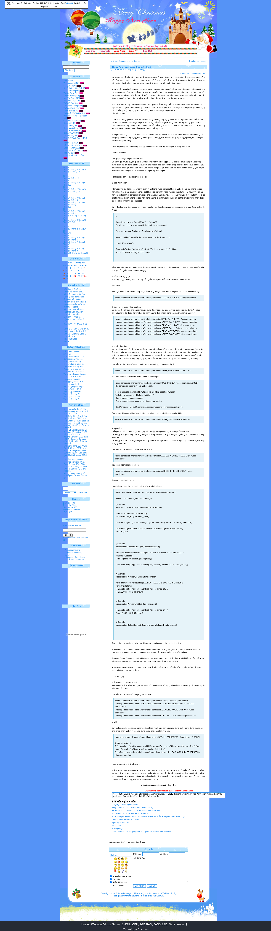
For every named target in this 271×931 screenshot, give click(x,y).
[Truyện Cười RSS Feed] (81, 93)
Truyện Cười (69, 93)
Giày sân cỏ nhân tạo (73, 317)
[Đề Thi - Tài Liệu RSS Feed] (85, 145)
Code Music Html (71, 128)
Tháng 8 (74, 169)
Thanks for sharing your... (74, 366)
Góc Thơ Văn (69, 91)
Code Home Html (71, 131)
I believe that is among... (74, 364)
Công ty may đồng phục (74, 297)
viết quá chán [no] (71, 384)
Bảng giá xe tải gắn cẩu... (74, 309)
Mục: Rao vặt (134, 61)
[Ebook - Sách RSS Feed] (82, 148)
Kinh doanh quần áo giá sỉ (75, 331)
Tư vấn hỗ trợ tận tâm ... (74, 292)
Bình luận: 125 (69, 505)
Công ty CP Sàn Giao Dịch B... (76, 329)
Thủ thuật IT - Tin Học (73, 113)
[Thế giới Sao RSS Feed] (80, 103)
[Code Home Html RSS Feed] (84, 131)
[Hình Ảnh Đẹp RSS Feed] (83, 101)
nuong (141, 70)
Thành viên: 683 (70, 507)
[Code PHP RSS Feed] (80, 125)
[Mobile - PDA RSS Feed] (81, 143)
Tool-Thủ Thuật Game (73, 138)
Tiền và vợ (116, 826)
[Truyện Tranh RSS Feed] (82, 96)
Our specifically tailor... (73, 359)
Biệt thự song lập (71, 307)
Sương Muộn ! (118, 829)
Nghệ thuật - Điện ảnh (73, 88)
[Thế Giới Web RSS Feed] (82, 108)
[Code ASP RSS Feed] (78, 123)
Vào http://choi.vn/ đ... (73, 394)
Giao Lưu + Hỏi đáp (72, 150)
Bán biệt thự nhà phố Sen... (75, 294)
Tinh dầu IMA (69, 336)
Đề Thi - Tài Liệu (71, 145)
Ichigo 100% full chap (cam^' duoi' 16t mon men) (132, 808)
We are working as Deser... (75, 374)
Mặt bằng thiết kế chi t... (73, 289)
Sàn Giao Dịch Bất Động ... (75, 334)
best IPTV (68, 341)
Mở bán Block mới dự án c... (75, 302)
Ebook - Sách (69, 148)
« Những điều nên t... (120, 61)
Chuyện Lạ (68, 86)
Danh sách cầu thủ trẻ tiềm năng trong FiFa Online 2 (75, 410)
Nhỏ (205, 74)
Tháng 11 (67, 172)
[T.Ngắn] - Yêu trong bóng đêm (125, 805)
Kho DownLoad (70, 106)
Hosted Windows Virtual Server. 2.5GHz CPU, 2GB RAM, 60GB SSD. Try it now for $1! (135, 924)
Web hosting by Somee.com (136, 929)
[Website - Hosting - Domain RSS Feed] (69, 118)
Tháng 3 (81, 198)
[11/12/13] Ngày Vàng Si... (74, 387)
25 (75, 276)
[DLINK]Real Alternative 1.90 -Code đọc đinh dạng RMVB (136, 811)
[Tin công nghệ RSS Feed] (82, 83)
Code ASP (68, 123)
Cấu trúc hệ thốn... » (197, 61)
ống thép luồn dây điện (73, 312)
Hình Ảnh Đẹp (70, 101)
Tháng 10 (82, 169)
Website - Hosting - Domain (75, 116)
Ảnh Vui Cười (69, 98)
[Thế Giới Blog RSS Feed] (81, 111)
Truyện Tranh (69, 96)
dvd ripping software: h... (74, 381)
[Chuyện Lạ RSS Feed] (79, 86)
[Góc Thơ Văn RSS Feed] (82, 91)
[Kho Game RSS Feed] (80, 136)
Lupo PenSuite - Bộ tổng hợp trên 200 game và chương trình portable (141, 832)
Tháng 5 (74, 200)
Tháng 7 (66, 169)
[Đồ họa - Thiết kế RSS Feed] (83, 120)
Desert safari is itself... (73, 376)
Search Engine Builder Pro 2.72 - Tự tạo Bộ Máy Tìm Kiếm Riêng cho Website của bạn (148, 816)
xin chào (67, 354)
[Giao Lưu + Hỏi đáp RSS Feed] (85, 150)
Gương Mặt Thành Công (74, 155)
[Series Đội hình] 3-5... (73, 389)
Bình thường (196, 74)
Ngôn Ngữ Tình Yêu (120, 823)
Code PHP (68, 125)
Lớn (187, 74)
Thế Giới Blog (69, 111)
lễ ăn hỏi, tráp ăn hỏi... (73, 299)
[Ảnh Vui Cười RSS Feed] (82, 98)
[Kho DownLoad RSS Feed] (85, 106)
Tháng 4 (66, 178)
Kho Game (68, 136)
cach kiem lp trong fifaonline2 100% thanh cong (76, 468)
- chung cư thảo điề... (72, 379)
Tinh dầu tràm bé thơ (72, 314)
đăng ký (70, 3)
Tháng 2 (74, 189)
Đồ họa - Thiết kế (71, 120)
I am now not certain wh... (74, 371)
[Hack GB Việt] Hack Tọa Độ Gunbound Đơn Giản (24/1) (75, 431)
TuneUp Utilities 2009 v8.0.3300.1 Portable (130, 813)
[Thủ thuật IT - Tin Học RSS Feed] (88, 113)
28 (85, 276)
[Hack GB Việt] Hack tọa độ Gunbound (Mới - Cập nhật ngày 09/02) (75, 453)
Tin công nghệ (70, 83)
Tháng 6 (66, 202)
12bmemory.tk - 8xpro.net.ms (147, 893)
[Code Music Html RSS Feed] (84, 128)
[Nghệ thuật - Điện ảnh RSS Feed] (87, 88)
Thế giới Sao (69, 103)
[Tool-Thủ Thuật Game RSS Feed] (65, 140)
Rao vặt (67, 153)
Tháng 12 (76, 172)
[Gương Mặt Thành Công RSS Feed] (65, 158)
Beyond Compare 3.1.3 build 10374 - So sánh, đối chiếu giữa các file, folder (76, 439)
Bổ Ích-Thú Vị (69, 133)
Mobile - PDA (69, 143)
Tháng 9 (66, 205)
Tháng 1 (66, 183)
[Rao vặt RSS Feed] (77, 153)
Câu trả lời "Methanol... (73, 351)
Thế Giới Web (69, 108)
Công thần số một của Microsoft (125, 820)
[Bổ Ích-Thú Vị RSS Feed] (81, 133)
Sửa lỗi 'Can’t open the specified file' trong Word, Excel (74, 462)
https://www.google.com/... (74, 356)
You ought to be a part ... (74, 369)
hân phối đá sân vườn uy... (75, 304)
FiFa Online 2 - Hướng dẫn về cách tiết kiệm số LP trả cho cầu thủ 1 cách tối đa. (76, 423)
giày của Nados (70, 339)
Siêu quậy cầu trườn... (73, 392)
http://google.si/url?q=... (73, 361)
